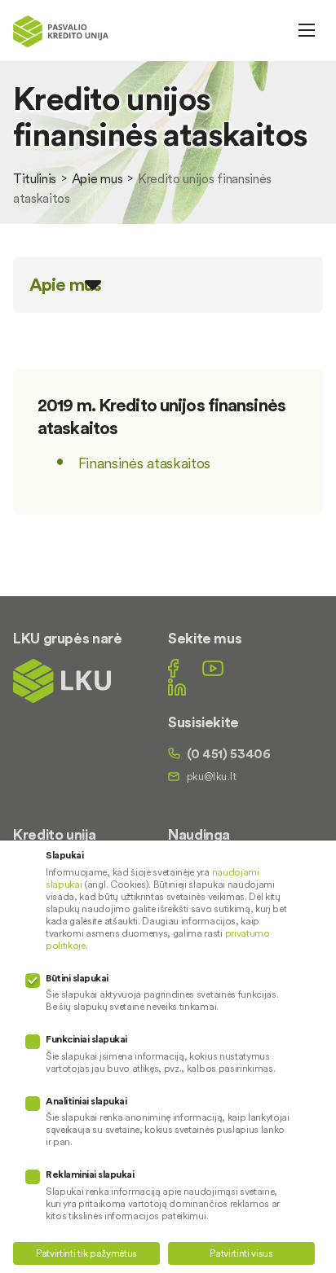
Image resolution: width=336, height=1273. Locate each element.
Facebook (173, 668)
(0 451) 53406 (229, 753)
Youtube (212, 668)
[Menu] (306, 30)
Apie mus (97, 178)
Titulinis (34, 178)
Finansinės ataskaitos (144, 463)
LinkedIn (177, 687)
